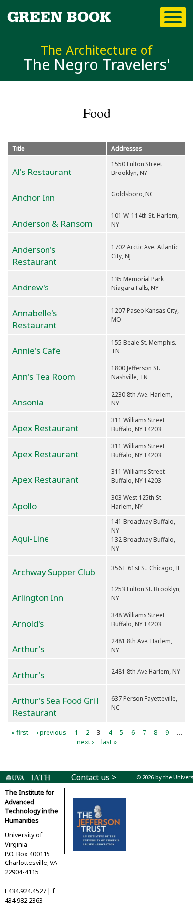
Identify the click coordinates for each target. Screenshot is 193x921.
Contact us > (93, 777)
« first (19, 731)
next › (85, 741)
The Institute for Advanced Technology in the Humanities (31, 806)
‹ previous (51, 731)
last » (109, 741)
